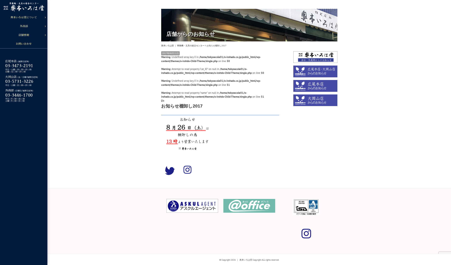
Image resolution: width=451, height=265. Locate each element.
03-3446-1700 (19, 95)
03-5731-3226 (19, 81)
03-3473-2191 (19, 66)
